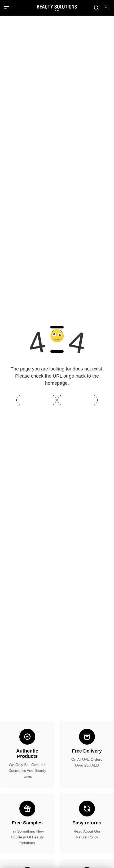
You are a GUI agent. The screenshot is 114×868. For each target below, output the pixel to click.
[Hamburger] (6, 8)
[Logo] (57, 8)
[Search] (96, 8)
